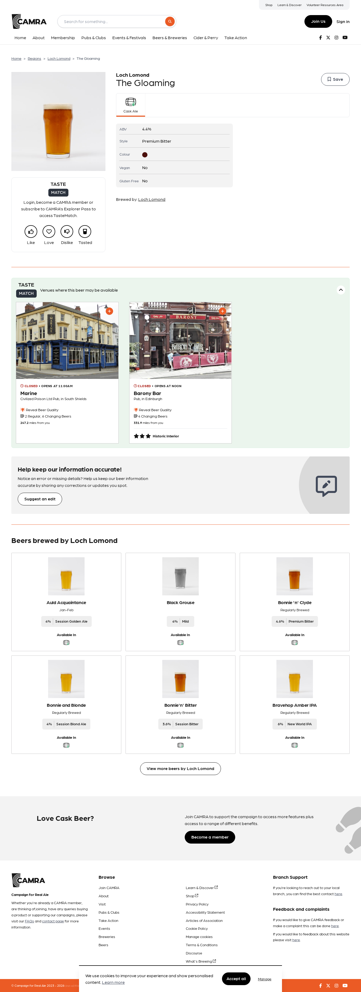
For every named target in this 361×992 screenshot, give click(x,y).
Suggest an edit (39, 498)
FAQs (29, 921)
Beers (103, 945)
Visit (102, 904)
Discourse (194, 953)
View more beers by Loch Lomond (180, 768)
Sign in (343, 21)
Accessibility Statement (205, 912)
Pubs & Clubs (109, 912)
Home (16, 58)
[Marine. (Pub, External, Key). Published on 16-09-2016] (67, 372)
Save (338, 78)
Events (104, 928)
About (104, 896)
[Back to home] (29, 21)
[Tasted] (84, 231)
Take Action (108, 920)
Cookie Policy (197, 928)
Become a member (210, 836)
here (338, 893)
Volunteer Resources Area (325, 5)
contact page (53, 921)
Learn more (113, 982)
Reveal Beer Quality (41, 409)
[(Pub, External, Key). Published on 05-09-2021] (180, 372)
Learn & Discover (289, 5)
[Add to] (109, 311)
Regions (34, 58)
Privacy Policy (197, 904)
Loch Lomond (59, 58)
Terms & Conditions (202, 945)
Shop (268, 5)
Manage (264, 979)
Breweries (107, 936)
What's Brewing (199, 961)
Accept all (236, 978)
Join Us (318, 21)
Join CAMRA (109, 887)
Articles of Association (204, 920)
